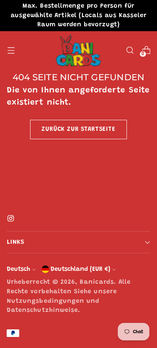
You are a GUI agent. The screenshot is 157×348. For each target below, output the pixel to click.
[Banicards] (78, 50)
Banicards (97, 282)
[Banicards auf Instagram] (11, 221)
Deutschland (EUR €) (80, 269)
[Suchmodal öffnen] (130, 50)
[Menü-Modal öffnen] (11, 50)
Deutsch (18, 269)
